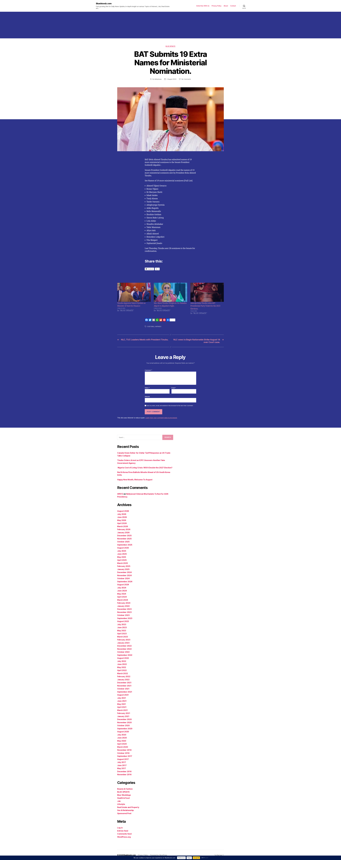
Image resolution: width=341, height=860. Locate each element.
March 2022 (122, 673)
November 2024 (124, 575)
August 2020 (123, 732)
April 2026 (122, 523)
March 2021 (122, 710)
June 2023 (122, 627)
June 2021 (122, 701)
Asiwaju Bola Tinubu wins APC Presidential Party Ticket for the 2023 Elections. (205, 306)
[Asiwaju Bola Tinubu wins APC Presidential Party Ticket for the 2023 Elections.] (207, 292)
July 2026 (121, 514)
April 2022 (122, 670)
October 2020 (123, 725)
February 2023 (123, 640)
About (226, 6)
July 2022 (121, 661)
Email (173, 388)
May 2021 (121, 704)
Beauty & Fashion (125, 789)
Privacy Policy (216, 6)
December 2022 (124, 646)
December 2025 (124, 535)
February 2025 (123, 566)
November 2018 (124, 750)
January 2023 (123, 643)
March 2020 (122, 747)
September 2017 (124, 756)
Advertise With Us (202, 6)
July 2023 (121, 624)
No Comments (186, 79)
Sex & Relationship (125, 810)
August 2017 (123, 759)
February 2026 (123, 529)
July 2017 (121, 762)
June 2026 (122, 517)
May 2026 (121, 520)
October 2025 (123, 542)
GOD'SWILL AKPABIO (154, 326)
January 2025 (123, 569)
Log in (120, 828)
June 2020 (122, 738)
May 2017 (121, 768)
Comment (148, 370)
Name (147, 388)
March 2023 (122, 637)
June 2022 (122, 664)
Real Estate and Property (128, 807)
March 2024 (122, 600)
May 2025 (121, 557)
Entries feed (122, 831)
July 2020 (121, 735)
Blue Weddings (124, 795)
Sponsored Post (124, 813)
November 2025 (124, 539)
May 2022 (121, 667)
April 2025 (122, 560)
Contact (233, 6)
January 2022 (123, 679)
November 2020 (124, 722)
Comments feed (124, 834)
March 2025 (122, 563)
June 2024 (122, 591)
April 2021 (121, 707)
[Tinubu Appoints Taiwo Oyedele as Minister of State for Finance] (134, 292)
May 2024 (121, 594)
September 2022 (124, 655)
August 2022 (123, 658)
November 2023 (124, 612)
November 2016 (124, 774)
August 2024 (123, 584)
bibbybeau (158, 79)
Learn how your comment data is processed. (161, 418)
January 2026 (123, 532)
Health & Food (123, 798)
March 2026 (122, 526)
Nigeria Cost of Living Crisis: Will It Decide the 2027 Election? (144, 468)
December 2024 (124, 572)
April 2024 (122, 597)
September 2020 (124, 729)
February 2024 (123, 603)
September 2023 (124, 618)
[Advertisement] (170, 25)
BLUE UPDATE (170, 46)
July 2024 (121, 588)
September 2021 (124, 692)
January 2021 (123, 716)
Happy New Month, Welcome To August (134, 480)
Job (119, 801)
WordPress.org (124, 837)
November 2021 (124, 686)
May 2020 (121, 741)
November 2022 (124, 649)
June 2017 (122, 765)
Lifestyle (121, 804)
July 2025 (121, 551)
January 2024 (123, 606)
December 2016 (124, 771)
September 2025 (124, 545)
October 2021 (123, 689)
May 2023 (121, 630)
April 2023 (122, 634)
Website (147, 396)
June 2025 (122, 554)
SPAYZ (120, 494)
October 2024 (123, 578)
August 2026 (123, 511)
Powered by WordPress (158, 855)
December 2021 (124, 683)
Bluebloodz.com (104, 3)
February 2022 (123, 676)
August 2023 (123, 621)
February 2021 (123, 713)
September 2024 (124, 581)
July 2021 (121, 698)
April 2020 (122, 744)
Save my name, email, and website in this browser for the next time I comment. (170, 405)
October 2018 (123, 753)
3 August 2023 (171, 79)
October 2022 (123, 652)
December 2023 (124, 609)
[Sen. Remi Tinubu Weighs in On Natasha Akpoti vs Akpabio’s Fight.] (170, 292)
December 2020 (124, 719)
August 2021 (123, 695)
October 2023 (123, 615)
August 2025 (123, 548)
